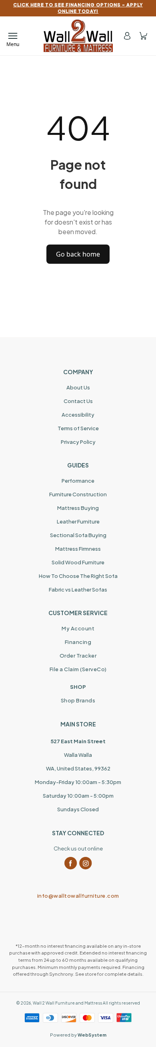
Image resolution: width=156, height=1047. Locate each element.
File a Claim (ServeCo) (78, 669)
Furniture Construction (78, 494)
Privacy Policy (78, 442)
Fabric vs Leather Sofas (78, 589)
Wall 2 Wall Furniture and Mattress (67, 1003)
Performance (78, 480)
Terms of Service (78, 428)
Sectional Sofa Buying (78, 535)
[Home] (78, 35)
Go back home (78, 254)
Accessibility (78, 414)
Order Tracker (78, 655)
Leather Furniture (78, 521)
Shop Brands (78, 700)
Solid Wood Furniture (78, 562)
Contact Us (78, 401)
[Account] (127, 36)
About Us (78, 387)
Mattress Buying (78, 508)
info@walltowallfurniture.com (78, 896)
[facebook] (70, 863)
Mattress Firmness (78, 549)
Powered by (78, 1034)
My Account (78, 628)
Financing (78, 642)
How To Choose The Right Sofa (78, 576)
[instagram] (85, 863)
